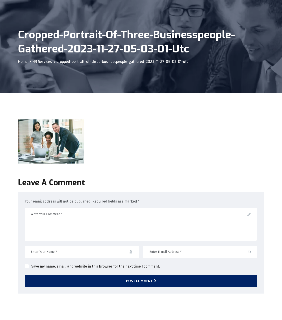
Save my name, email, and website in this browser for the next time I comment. (95, 266)
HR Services (42, 61)
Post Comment (139, 281)
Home (23, 61)
